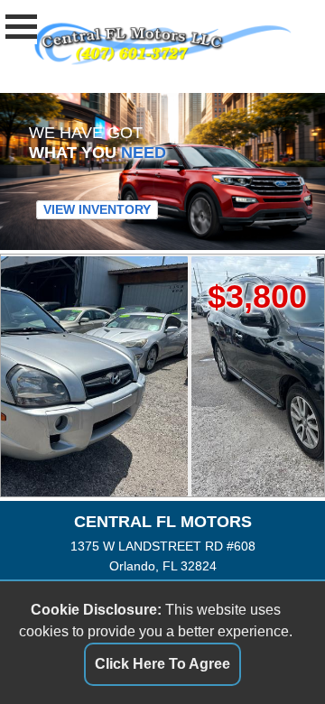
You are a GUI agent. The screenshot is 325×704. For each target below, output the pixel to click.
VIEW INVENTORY (97, 209)
